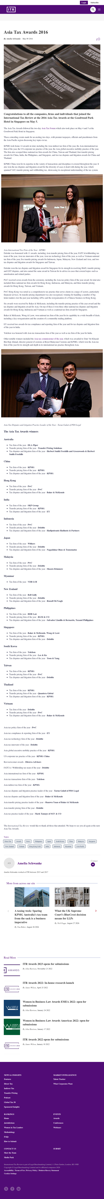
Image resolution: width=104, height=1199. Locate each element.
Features (7, 1079)
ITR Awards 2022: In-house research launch (48, 983)
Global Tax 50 (10, 1102)
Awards (18, 841)
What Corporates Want (63, 1084)
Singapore (92, 841)
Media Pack (9, 1157)
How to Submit (10, 1141)
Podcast (7, 1098)
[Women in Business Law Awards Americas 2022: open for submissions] (12, 1027)
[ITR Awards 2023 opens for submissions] (12, 970)
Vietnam (21, 846)
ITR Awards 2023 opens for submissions (46, 964)
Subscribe (95, 2)
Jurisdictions (9, 1123)
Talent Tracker (59, 1079)
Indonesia (57, 846)
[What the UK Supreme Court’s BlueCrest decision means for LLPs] (72, 897)
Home (6, 1118)
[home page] (17, 9)
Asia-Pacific (80, 846)
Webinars (57, 1127)
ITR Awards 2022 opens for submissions (46, 1039)
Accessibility (9, 1170)
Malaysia (81, 841)
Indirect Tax (9, 1088)
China (71, 841)
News (28, 841)
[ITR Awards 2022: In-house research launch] (12, 989)
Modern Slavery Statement (49, 1170)
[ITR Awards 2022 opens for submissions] (12, 1046)
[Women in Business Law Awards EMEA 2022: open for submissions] (12, 1008)
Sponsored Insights (12, 1107)
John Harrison (30, 968)
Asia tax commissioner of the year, (49, 338)
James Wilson (30, 987)
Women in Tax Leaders (13, 1127)
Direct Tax (8, 841)
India (47, 846)
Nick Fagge (61, 923)
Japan (49, 841)
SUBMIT (57, 1148)
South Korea (60, 841)
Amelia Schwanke (29, 863)
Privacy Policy (31, 1170)
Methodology (9, 1132)
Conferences (58, 1123)
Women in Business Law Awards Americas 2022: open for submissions (56, 1022)
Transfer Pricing (10, 1093)
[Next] (96, 911)
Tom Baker (21, 927)
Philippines (38, 841)
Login (84, 2)
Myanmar (68, 846)
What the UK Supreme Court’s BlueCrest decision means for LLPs (70, 914)
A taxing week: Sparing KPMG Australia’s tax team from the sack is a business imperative (31, 916)
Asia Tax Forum (49, 128)
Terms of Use (20, 1170)
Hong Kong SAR (35, 846)
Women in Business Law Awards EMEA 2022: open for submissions (54, 1003)
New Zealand (9, 846)
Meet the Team (10, 1153)
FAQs (6, 1137)
